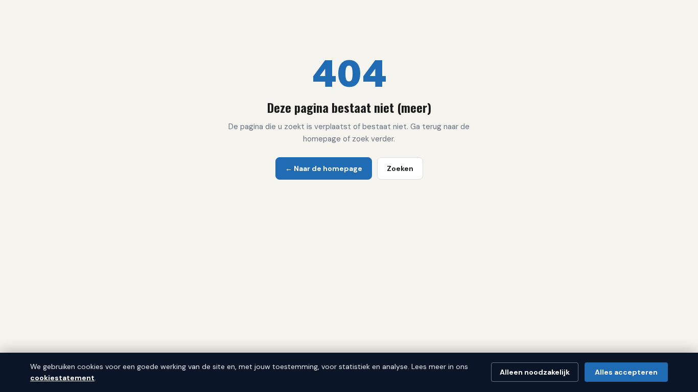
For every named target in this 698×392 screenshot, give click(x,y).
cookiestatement (62, 377)
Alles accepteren (626, 372)
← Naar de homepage (323, 168)
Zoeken (400, 168)
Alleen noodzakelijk (535, 372)
